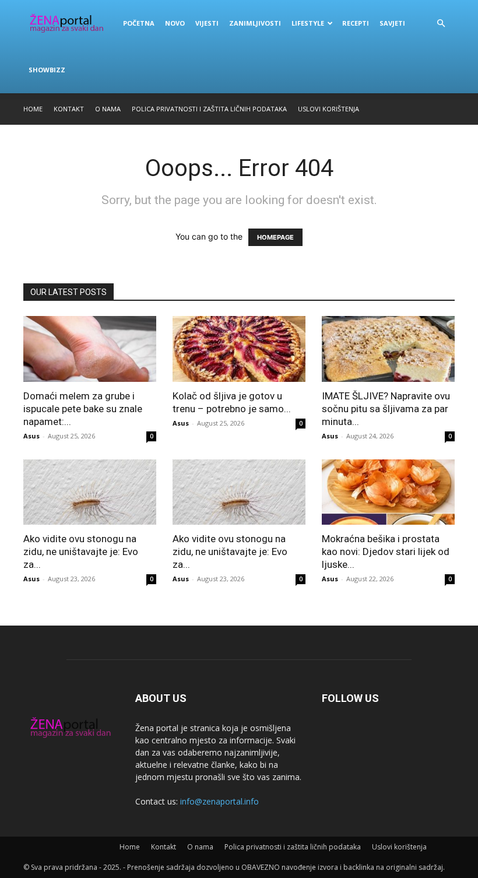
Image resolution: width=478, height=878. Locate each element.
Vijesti (207, 23)
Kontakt (69, 108)
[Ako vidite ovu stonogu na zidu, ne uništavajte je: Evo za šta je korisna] (89, 492)
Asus (31, 435)
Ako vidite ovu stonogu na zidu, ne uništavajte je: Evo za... (80, 551)
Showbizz (47, 69)
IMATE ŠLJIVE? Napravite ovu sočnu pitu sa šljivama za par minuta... (386, 408)
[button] (441, 23)
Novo (175, 23)
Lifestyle (307, 23)
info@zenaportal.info (219, 801)
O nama (108, 108)
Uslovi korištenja (328, 108)
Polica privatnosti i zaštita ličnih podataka (209, 108)
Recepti (355, 23)
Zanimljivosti (255, 23)
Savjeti (392, 23)
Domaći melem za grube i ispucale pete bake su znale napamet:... (82, 408)
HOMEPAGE (275, 237)
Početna (138, 23)
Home (33, 108)
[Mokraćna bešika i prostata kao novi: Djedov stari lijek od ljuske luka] (388, 492)
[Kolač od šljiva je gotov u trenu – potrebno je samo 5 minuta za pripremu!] (239, 349)
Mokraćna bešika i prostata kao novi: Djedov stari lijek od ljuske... (385, 551)
